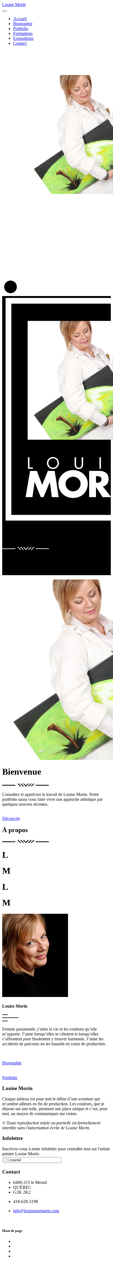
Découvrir (11, 818)
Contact (20, 43)
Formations (23, 33)
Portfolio (20, 28)
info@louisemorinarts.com (36, 1210)
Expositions (23, 38)
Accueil (20, 18)
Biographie (22, 23)
